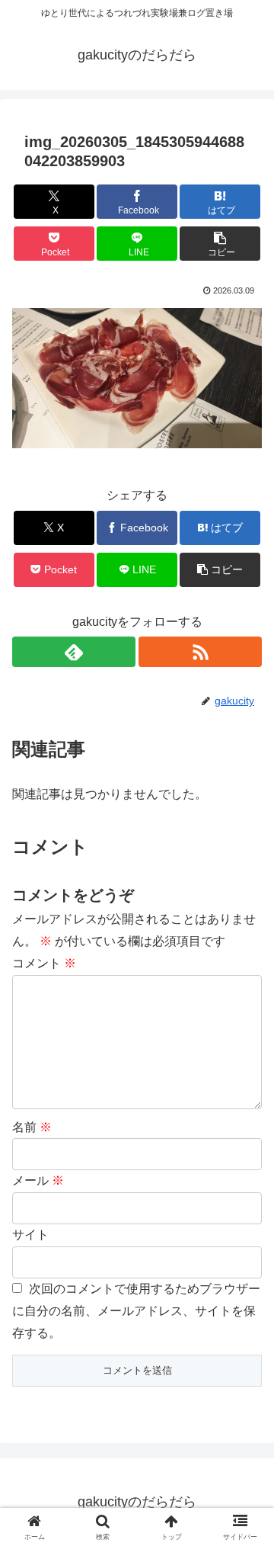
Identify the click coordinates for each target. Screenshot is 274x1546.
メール (38, 1180)
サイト (30, 1234)
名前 (32, 1127)
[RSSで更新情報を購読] (200, 652)
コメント (44, 963)
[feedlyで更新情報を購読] (73, 652)
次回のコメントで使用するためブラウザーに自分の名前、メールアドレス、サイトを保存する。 (136, 1310)
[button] (220, 243)
